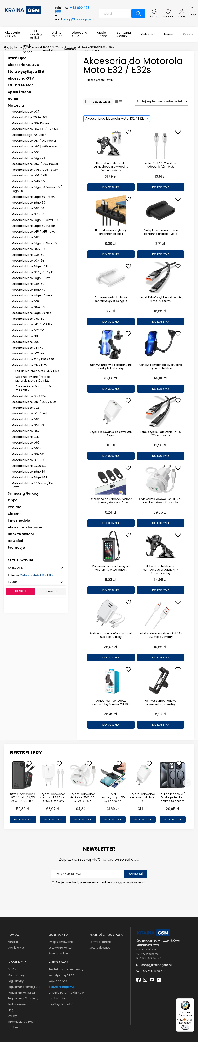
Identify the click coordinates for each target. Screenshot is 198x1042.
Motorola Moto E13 (25, 336)
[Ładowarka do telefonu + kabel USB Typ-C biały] (111, 613)
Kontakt (154, 16)
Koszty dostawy (100, 948)
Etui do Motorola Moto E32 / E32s (37, 371)
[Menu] (191, 1000)
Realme (14, 506)
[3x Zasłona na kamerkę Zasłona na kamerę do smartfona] (111, 479)
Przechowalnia (58, 953)
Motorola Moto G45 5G (28, 181)
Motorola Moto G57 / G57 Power (35, 164)
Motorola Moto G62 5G (28, 454)
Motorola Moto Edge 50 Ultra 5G (35, 220)
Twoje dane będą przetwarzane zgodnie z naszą (100, 882)
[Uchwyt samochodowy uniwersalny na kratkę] (160, 680)
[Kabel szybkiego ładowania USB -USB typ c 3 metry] (160, 613)
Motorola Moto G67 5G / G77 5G (35, 129)
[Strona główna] (23, 9)
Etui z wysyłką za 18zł (26, 71)
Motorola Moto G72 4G (28, 353)
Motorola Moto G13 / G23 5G (32, 324)
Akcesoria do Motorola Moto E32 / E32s (36, 388)
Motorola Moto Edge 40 (28, 290)
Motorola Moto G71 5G (28, 460)
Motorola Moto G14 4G (28, 348)
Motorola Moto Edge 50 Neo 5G (34, 243)
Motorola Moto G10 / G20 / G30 (34, 402)
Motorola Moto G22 (25, 408)
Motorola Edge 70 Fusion (29, 135)
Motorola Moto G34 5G (28, 261)
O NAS (12, 969)
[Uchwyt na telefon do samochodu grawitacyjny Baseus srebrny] (111, 143)
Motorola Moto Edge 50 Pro (31, 278)
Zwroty (12, 1016)
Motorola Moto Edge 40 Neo (32, 295)
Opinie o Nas (16, 948)
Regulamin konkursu (21, 993)
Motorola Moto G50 (26, 419)
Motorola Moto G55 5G (28, 249)
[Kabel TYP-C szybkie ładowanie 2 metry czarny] (160, 277)
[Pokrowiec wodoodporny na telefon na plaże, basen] (111, 546)
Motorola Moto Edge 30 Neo (32, 313)
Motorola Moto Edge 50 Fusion (33, 226)
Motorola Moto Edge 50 (28, 202)
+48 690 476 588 (72, 10)
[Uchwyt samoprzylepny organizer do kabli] (111, 210)
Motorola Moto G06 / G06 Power (35, 170)
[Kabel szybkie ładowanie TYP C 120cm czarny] (160, 411)
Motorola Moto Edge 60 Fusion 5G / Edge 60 (37, 189)
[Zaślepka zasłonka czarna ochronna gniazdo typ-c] (160, 210)
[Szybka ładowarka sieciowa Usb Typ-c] (111, 411)
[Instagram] (145, 979)
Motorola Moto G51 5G (28, 425)
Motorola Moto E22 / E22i (29, 396)
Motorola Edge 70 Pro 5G (29, 117)
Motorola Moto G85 (26, 237)
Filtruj (20, 591)
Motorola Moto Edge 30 (28, 471)
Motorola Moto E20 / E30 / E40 (33, 359)
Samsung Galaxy (23, 493)
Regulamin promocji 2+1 (24, 987)
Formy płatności (100, 942)
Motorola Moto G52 (25, 431)
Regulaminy (16, 981)
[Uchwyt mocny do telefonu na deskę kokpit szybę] (111, 344)
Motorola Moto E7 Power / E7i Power (32, 485)
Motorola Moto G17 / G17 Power (34, 141)
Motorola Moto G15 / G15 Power (34, 231)
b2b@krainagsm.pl (62, 987)
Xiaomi (14, 513)
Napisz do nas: (58, 981)
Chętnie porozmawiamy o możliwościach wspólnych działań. (66, 998)
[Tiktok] (159, 979)
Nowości (15, 540)
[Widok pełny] (120, 101)
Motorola (16, 105)
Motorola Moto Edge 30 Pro (31, 477)
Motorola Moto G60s (26, 448)
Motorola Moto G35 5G (28, 255)
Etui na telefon (21, 85)
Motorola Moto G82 (25, 342)
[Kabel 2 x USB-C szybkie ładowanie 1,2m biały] (160, 143)
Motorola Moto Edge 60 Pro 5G (33, 197)
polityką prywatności (133, 882)
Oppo (13, 500)
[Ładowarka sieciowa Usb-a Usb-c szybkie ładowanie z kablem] (160, 479)
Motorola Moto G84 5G (28, 284)
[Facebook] (138, 979)
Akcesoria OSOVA (23, 64)
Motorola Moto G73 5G (28, 330)
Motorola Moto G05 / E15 (29, 175)
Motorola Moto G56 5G (28, 208)
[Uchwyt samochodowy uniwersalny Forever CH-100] (111, 680)
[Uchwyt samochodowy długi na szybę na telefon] (160, 344)
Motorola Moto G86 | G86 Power (34, 146)
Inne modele (19, 520)
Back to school (21, 534)
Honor (13, 98)
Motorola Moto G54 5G (28, 307)
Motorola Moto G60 (25, 442)
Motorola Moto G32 (25, 301)
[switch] (185, 1027)
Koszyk (192, 14)
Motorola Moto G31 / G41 (29, 413)
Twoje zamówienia (61, 942)
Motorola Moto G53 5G (28, 319)
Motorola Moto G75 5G (28, 214)
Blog (10, 1010)
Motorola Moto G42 (25, 437)
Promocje (16, 547)
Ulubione (168, 16)
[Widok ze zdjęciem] (117, 101)
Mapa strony (16, 975)
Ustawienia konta (60, 948)
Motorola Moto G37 (25, 112)
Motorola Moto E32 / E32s (29, 365)
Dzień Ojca (17, 58)
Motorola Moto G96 (25, 152)
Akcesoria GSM (21, 78)
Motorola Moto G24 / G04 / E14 (33, 272)
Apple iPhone (19, 91)
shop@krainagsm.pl (79, 19)
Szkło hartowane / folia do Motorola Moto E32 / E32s (33, 379)
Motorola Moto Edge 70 (28, 158)
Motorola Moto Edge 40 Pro (31, 266)
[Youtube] (152, 979)
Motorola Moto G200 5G (29, 466)
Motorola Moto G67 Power (30, 123)
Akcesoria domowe (25, 527)
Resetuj (51, 591)
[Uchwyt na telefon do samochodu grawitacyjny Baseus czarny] (160, 546)
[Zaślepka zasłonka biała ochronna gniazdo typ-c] (111, 277)
